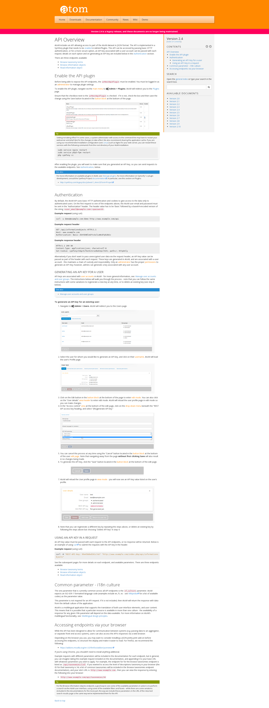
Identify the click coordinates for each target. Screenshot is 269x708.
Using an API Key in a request (185, 63)
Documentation (94, 19)
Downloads (75, 19)
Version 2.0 (174, 98)
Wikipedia (132, 593)
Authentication (176, 57)
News (126, 19)
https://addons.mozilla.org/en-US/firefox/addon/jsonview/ (86, 647)
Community (112, 19)
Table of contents (174, 42)
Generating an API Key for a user (187, 60)
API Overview (173, 51)
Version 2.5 (174, 112)
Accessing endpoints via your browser (187, 68)
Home (62, 19)
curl (75, 544)
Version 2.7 (174, 118)
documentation (98, 178)
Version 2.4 (175, 38)
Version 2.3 (174, 107)
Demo (145, 19)
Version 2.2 (174, 104)
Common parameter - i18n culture (185, 66)
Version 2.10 (175, 126)
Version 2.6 (174, 115)
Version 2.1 (174, 101)
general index (182, 79)
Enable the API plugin (179, 54)
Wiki (135, 19)
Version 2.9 (174, 123)
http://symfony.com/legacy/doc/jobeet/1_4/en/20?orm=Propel (86, 182)
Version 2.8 (174, 121)
